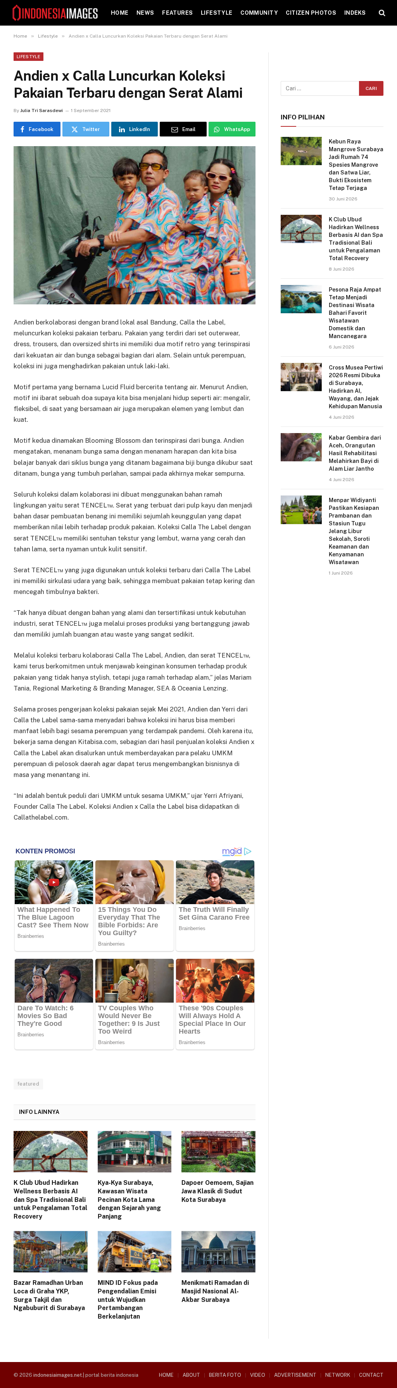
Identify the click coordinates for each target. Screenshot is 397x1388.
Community (259, 13)
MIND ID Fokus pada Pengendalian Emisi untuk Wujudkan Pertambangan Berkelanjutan (128, 1299)
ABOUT (191, 1375)
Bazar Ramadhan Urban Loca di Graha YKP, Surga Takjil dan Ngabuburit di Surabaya (49, 1295)
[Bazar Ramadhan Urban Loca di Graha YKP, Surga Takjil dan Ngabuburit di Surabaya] (51, 1251)
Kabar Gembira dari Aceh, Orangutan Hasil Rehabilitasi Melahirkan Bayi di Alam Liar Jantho (355, 453)
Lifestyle (217, 13)
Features (177, 13)
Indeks (355, 13)
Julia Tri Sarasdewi (41, 110)
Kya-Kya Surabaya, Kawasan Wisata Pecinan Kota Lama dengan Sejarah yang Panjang (129, 1199)
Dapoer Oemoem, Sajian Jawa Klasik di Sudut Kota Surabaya (217, 1191)
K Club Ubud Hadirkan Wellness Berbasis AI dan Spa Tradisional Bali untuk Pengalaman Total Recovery (50, 1199)
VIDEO (257, 1375)
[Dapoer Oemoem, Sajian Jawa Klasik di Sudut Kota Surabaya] (218, 1151)
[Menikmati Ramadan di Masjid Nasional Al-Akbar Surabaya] (218, 1251)
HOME (120, 13)
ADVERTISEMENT (295, 1375)
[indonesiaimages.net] (55, 13)
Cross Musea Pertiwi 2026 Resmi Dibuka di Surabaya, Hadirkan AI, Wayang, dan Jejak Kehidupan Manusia (356, 386)
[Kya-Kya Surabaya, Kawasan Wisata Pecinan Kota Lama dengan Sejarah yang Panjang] (135, 1151)
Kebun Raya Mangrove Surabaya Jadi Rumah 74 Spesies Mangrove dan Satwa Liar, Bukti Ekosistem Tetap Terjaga (356, 164)
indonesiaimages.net (57, 1375)
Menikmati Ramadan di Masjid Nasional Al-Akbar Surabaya (215, 1291)
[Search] (381, 13)
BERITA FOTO (225, 1375)
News (145, 13)
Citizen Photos (311, 13)
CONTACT (371, 1375)
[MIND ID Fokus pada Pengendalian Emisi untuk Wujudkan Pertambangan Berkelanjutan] (135, 1251)
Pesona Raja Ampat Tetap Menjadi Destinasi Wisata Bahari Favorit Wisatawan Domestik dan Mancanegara (355, 313)
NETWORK (337, 1375)
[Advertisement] (332, 642)
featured (28, 1084)
